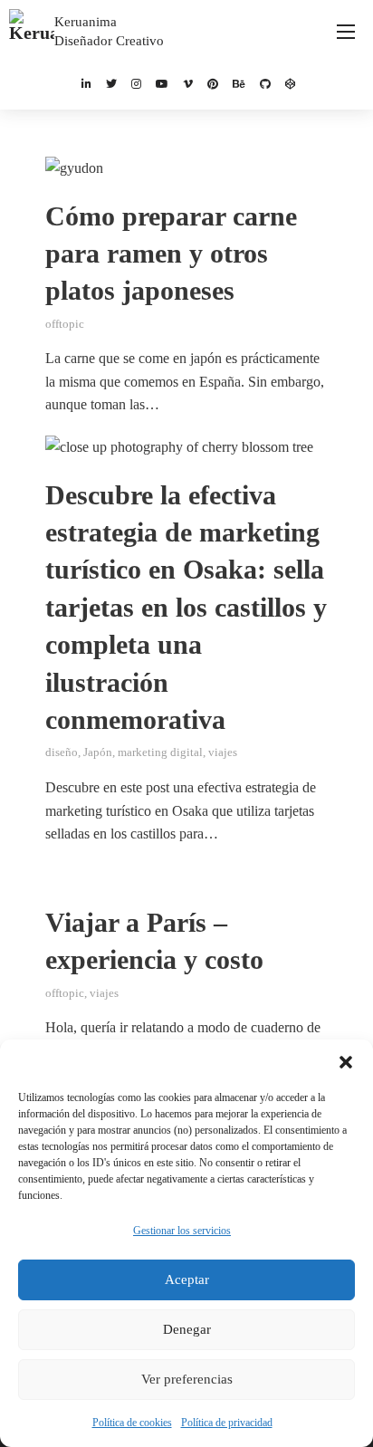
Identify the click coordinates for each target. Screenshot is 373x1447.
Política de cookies (132, 1422)
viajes (222, 752)
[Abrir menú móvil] (346, 31)
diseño (61, 752)
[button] (346, 1062)
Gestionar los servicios (182, 1230)
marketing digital (160, 752)
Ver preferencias (187, 1379)
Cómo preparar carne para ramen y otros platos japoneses (171, 254)
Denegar (187, 1329)
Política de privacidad (227, 1422)
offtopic (64, 324)
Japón (97, 752)
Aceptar (187, 1279)
